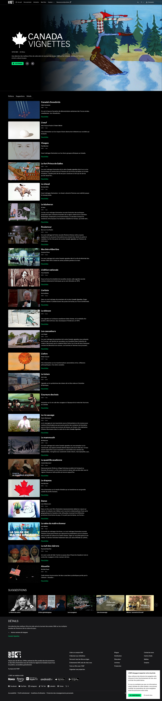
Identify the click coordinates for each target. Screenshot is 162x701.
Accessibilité (12, 693)
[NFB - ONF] (11, 2)
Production (117, 666)
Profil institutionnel (24, 693)
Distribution (118, 656)
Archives (117, 662)
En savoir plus (148, 695)
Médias (146, 659)
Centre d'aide (148, 656)
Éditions (11, 96)
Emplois (146, 662)
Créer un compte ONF (76, 652)
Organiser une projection (77, 669)
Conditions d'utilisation (38, 693)
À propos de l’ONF (14, 669)
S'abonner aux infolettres (77, 656)
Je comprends (134, 695)
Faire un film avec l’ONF (76, 666)
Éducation (117, 659)
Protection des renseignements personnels (60, 693)
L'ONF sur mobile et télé (15, 675)
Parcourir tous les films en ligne (79, 659)
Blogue (116, 652)
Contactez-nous (149, 652)
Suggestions (20, 96)
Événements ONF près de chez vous (80, 662)
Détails (29, 96)
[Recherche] (138, 2)
